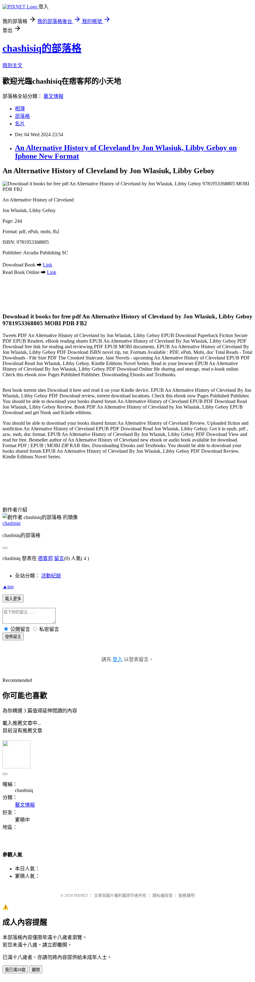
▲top (8, 586)
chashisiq (11, 523)
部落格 (22, 116)
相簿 (20, 108)
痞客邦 (45, 558)
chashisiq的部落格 (41, 48)
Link (47, 264)
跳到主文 (12, 65)
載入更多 (13, 598)
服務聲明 (186, 895)
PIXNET (81, 895)
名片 (20, 123)
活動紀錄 (51, 575)
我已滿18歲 (15, 969)
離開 (36, 969)
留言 (59, 558)
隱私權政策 (162, 895)
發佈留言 (13, 636)
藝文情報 (53, 96)
